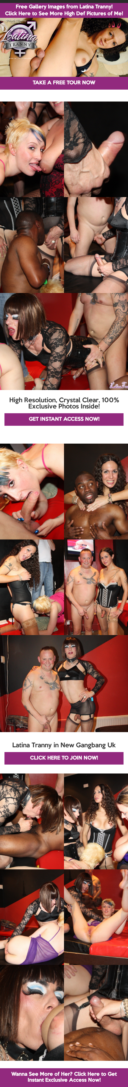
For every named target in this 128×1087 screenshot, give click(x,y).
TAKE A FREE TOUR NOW (64, 83)
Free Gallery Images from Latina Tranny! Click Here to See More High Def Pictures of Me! (64, 10)
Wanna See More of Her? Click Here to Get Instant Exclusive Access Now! (64, 1077)
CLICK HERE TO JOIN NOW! (64, 758)
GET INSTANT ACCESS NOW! (64, 419)
